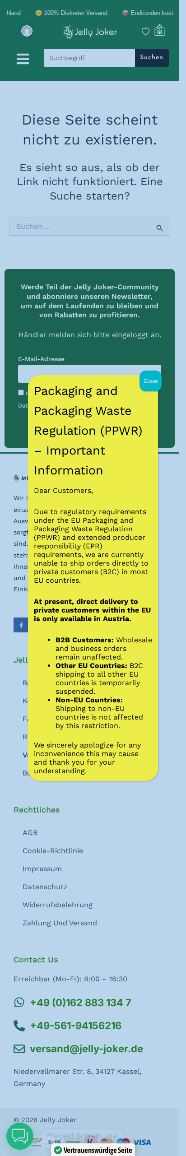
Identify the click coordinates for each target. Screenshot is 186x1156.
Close (151, 381)
